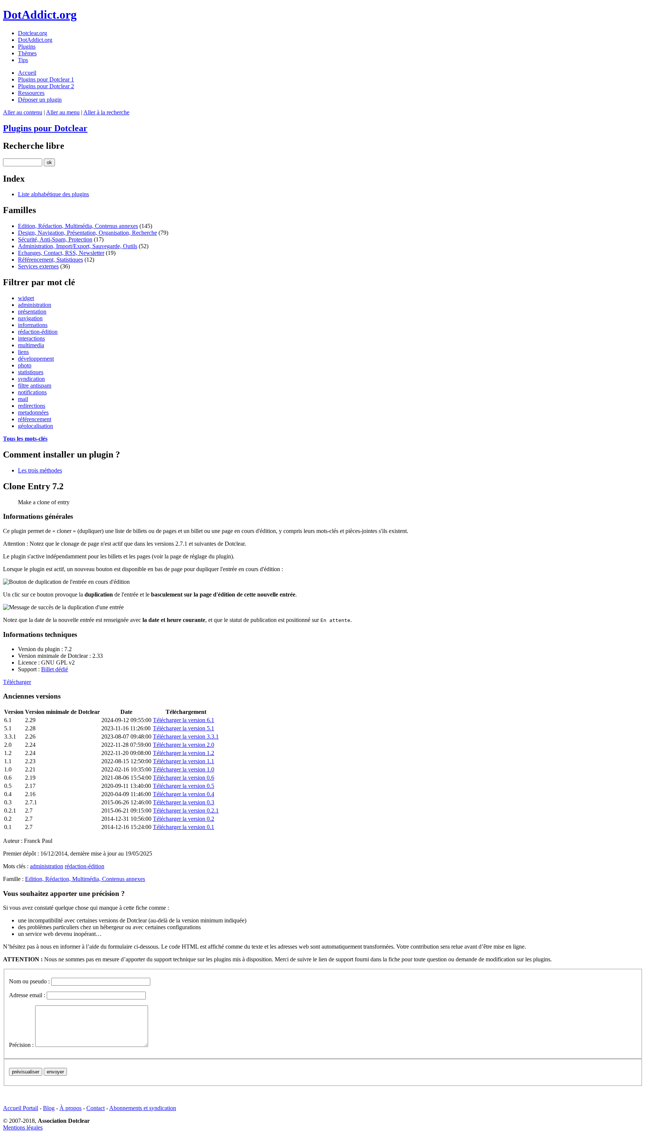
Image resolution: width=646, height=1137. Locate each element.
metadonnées (33, 412)
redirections (31, 406)
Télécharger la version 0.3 (183, 802)
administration (34, 305)
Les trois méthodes (40, 470)
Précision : (21, 1045)
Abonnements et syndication (142, 1108)
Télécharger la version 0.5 (183, 786)
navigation (30, 318)
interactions (31, 338)
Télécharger (17, 682)
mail (23, 399)
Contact (95, 1108)
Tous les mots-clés (25, 438)
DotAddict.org (40, 14)
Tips (23, 60)
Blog (49, 1108)
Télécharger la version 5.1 (183, 728)
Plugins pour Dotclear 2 (46, 86)
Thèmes (27, 53)
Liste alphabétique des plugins (53, 194)
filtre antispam (34, 385)
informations (32, 325)
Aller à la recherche (106, 112)
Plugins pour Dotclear (45, 128)
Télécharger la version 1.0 (183, 769)
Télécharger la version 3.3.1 (186, 736)
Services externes (38, 266)
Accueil (27, 73)
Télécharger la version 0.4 (183, 794)
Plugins (27, 46)
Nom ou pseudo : (29, 981)
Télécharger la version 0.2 (183, 819)
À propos (70, 1108)
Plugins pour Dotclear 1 (46, 79)
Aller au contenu (22, 112)
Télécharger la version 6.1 (183, 720)
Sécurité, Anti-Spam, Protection (55, 239)
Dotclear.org (32, 33)
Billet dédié (54, 669)
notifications (32, 392)
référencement (34, 419)
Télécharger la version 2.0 (183, 745)
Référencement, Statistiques (50, 259)
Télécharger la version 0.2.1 (186, 810)
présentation (32, 311)
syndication (31, 379)
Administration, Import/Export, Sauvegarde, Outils (77, 246)
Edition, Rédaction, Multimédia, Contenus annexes (78, 226)
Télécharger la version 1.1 (183, 761)
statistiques (30, 372)
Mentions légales (23, 1127)
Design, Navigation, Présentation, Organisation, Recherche (87, 232)
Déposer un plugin (40, 99)
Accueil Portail (20, 1108)
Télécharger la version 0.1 (183, 827)
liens (23, 352)
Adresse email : (27, 995)
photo (24, 365)
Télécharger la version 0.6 (183, 777)
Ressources (31, 93)
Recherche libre (33, 146)
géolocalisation (35, 426)
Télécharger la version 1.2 (183, 753)
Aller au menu (63, 112)
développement (36, 358)
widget (26, 298)
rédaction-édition (38, 332)
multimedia (31, 345)
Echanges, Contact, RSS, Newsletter (61, 253)
